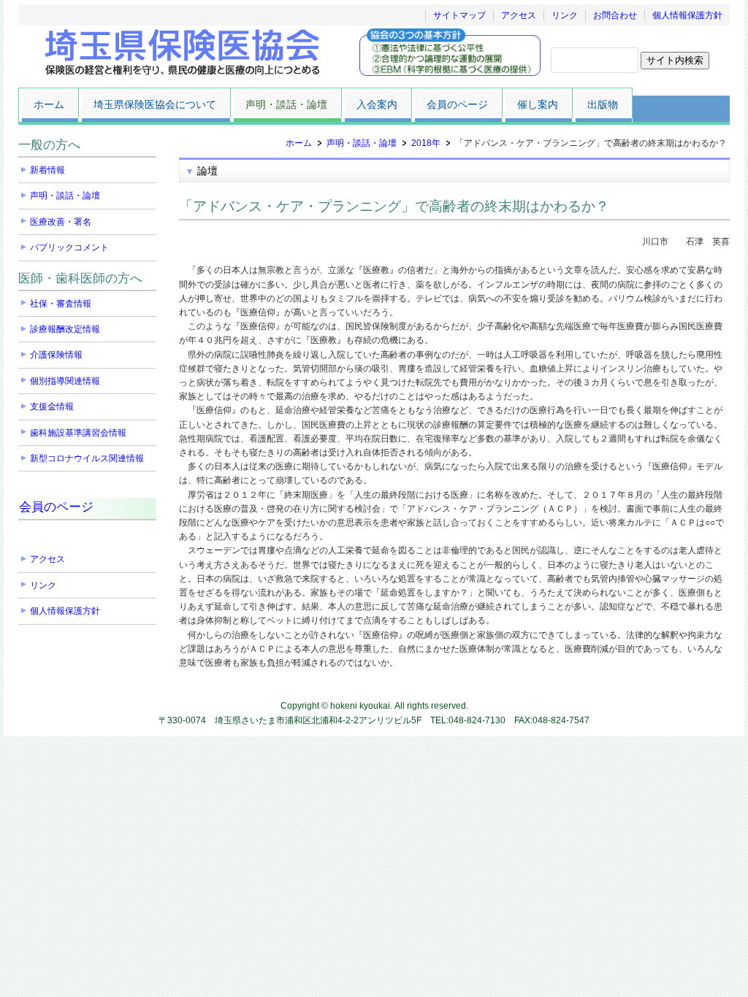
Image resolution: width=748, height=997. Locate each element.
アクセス (518, 15)
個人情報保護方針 (687, 15)
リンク (565, 15)
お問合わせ (615, 15)
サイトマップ (459, 15)
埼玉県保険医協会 (184, 53)
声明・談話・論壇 (362, 143)
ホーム (299, 143)
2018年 (425, 143)
